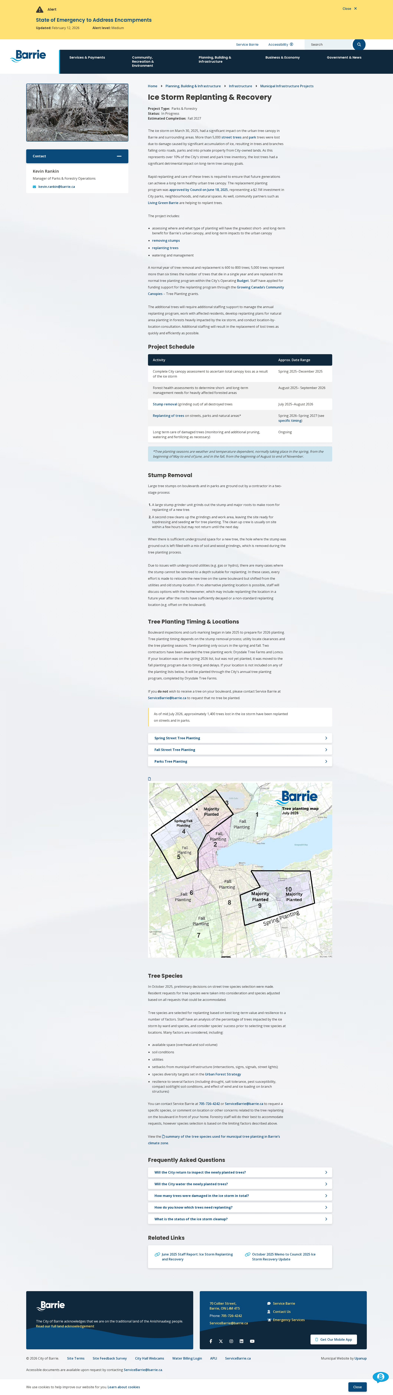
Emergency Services (289, 1320)
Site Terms (76, 1358)
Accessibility (278, 44)
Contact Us (282, 1311)
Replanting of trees (168, 415)
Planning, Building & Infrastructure (215, 59)
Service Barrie (247, 44)
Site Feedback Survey (110, 1358)
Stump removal (165, 404)
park (252, 137)
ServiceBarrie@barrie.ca (226, 1323)
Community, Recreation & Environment (143, 61)
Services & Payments (87, 57)
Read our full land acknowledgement (65, 1326)
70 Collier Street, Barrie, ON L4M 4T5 (225, 1306)
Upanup (361, 1358)
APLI (213, 1358)
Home (152, 86)
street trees (231, 137)
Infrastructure (240, 86)
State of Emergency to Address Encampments (94, 20)
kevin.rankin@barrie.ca (56, 186)
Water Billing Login (187, 1358)
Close (357, 1387)
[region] (240, 408)
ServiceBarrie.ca (238, 1358)
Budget (243, 280)
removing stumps (166, 240)
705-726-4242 (231, 1315)
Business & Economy (282, 57)
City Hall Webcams (149, 1358)
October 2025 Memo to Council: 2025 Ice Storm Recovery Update (284, 1256)
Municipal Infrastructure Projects (287, 86)
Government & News (344, 57)
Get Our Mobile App (336, 1339)
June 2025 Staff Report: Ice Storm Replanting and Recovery (197, 1256)
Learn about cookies (124, 1387)
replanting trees (165, 248)
